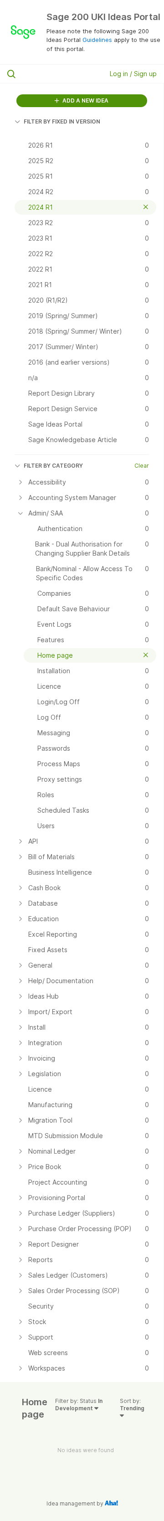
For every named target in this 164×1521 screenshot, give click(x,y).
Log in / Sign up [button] (133, 73)
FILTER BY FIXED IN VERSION (62, 121)
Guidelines (97, 39)
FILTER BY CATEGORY (53, 465)
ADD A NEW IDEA (84, 100)
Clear (141, 465)
